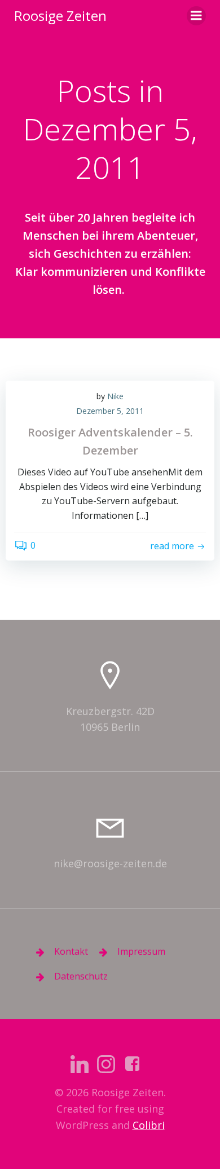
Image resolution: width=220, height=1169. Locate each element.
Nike (115, 396)
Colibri (149, 1125)
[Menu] (196, 15)
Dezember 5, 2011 (110, 410)
